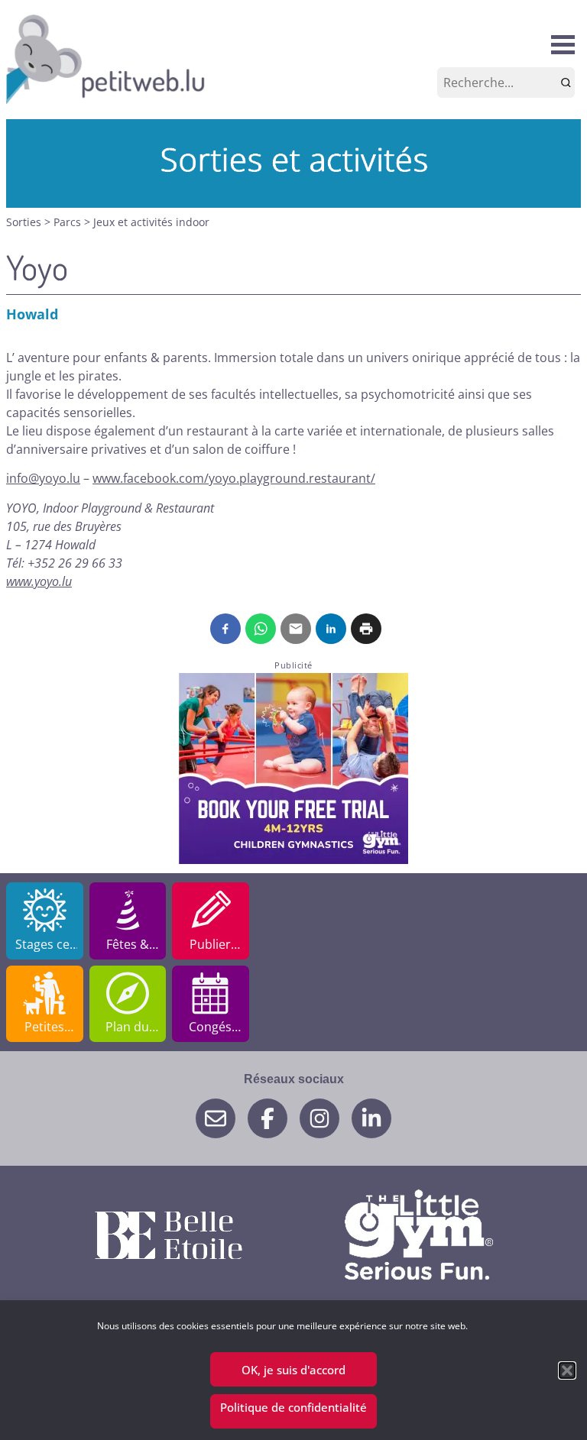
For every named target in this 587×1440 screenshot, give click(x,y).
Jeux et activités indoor (151, 222)
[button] (567, 1370)
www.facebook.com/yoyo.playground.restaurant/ (233, 478)
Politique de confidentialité (293, 1407)
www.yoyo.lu (39, 581)
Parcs (69, 222)
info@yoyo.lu (43, 478)
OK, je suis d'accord (293, 1369)
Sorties (25, 222)
